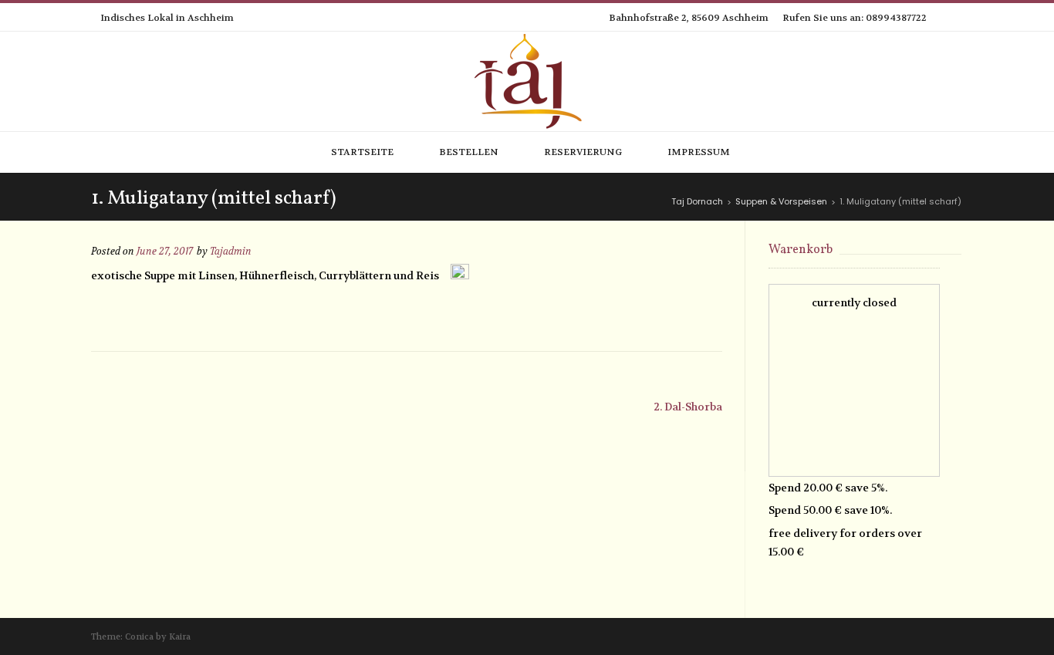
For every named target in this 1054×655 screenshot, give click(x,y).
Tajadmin (231, 251)
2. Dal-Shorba (688, 407)
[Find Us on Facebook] (941, 17)
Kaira (180, 637)
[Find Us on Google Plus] (958, 17)
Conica (139, 637)
